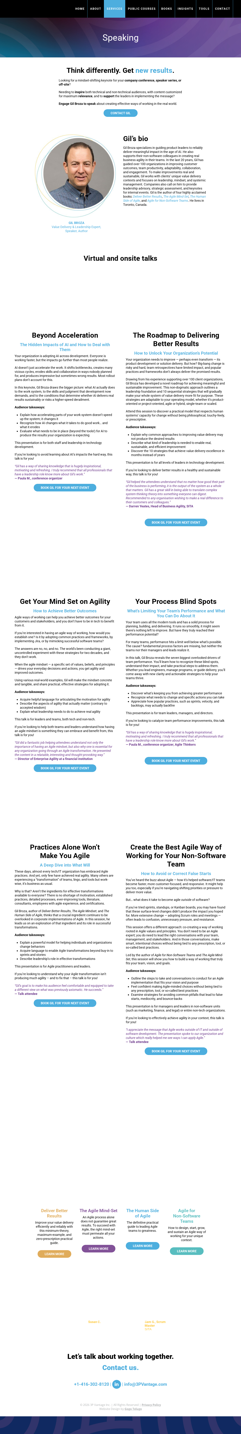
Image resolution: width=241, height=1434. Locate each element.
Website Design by (120, 1409)
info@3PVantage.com (145, 1384)
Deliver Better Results (54, 1213)
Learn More (54, 1254)
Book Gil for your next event (65, 487)
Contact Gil (121, 113)
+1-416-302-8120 (91, 1384)
